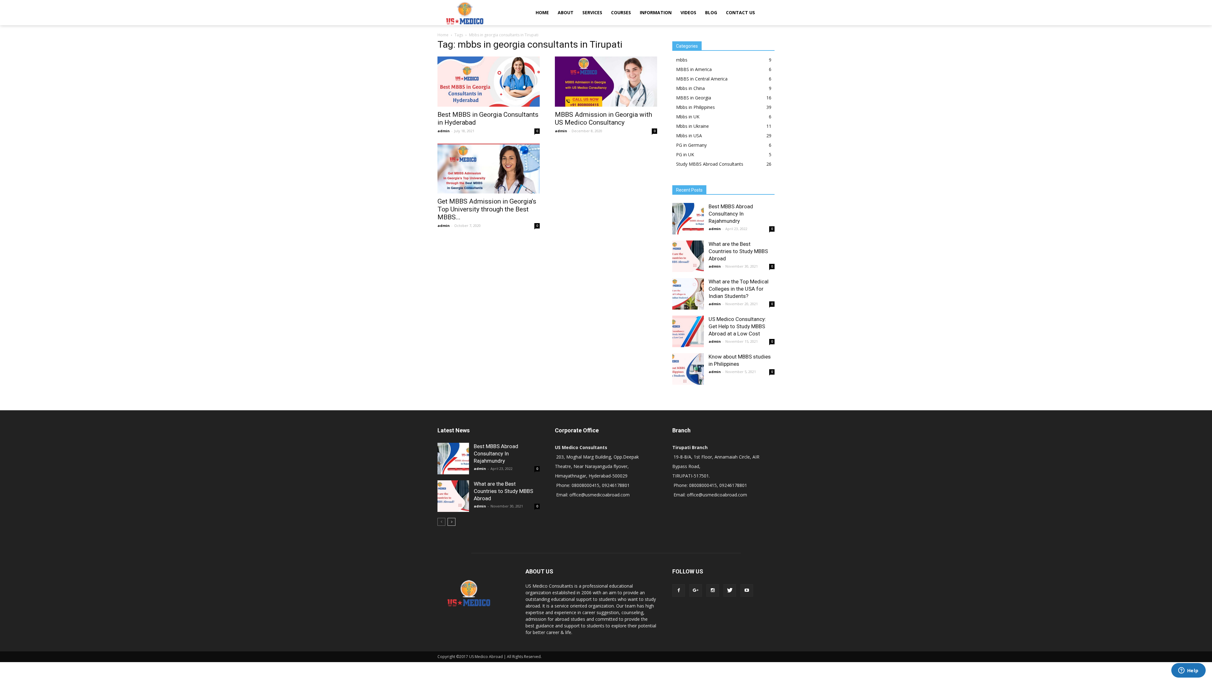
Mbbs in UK (687, 117)
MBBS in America (694, 69)
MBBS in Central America (702, 79)
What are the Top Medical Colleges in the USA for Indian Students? (739, 288)
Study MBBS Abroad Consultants (709, 164)
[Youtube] (746, 590)
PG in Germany (691, 145)
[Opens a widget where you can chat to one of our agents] (1188, 671)
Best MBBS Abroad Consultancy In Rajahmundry (731, 213)
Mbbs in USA (689, 136)
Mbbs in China (690, 88)
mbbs (681, 60)
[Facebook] (678, 590)
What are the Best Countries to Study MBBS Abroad (738, 251)
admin (443, 130)
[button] (767, 12)
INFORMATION (656, 12)
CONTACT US (740, 12)
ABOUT (565, 12)
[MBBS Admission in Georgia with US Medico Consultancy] (606, 81)
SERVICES (592, 12)
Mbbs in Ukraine (692, 126)
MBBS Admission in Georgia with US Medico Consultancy (603, 118)
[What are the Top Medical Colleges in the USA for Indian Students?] (688, 294)
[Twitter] (729, 590)
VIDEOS (688, 12)
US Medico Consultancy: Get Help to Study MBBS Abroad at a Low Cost (737, 326)
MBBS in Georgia (693, 98)
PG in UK (685, 154)
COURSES (621, 12)
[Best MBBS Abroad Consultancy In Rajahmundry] (688, 218)
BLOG (711, 12)
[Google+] (695, 590)
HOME (542, 12)
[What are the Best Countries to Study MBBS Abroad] (688, 256)
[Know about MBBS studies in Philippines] (688, 369)
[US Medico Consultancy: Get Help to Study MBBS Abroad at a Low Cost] (688, 331)
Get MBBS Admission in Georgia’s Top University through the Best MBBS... (486, 209)
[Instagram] (712, 590)
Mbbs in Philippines (695, 107)
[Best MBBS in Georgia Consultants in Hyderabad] (488, 81)
